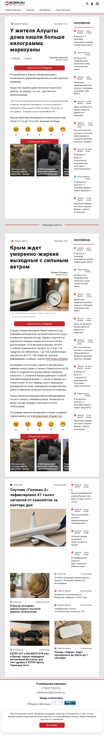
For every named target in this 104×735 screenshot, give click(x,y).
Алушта (27, 58)
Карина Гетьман (59, 272)
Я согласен (52, 725)
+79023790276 (50, 688)
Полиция (16, 58)
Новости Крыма (21, 24)
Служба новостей (58, 57)
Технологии (18, 485)
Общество (81, 53)
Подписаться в (39, 68)
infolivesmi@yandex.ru (51, 692)
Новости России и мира (81, 125)
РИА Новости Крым (57, 359)
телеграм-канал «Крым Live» (46, 416)
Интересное (18, 650)
